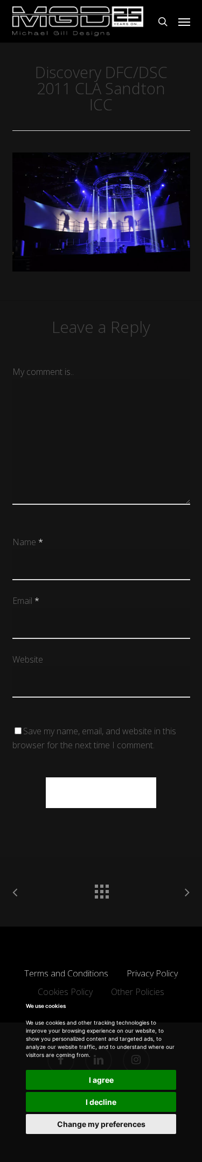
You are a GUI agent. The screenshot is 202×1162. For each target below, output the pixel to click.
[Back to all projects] (101, 889)
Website (27, 659)
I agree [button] (101, 1079)
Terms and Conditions (66, 973)
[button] (184, 21)
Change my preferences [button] (101, 1124)
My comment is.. (43, 372)
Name (27, 542)
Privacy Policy (152, 973)
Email (25, 601)
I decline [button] (101, 1102)
